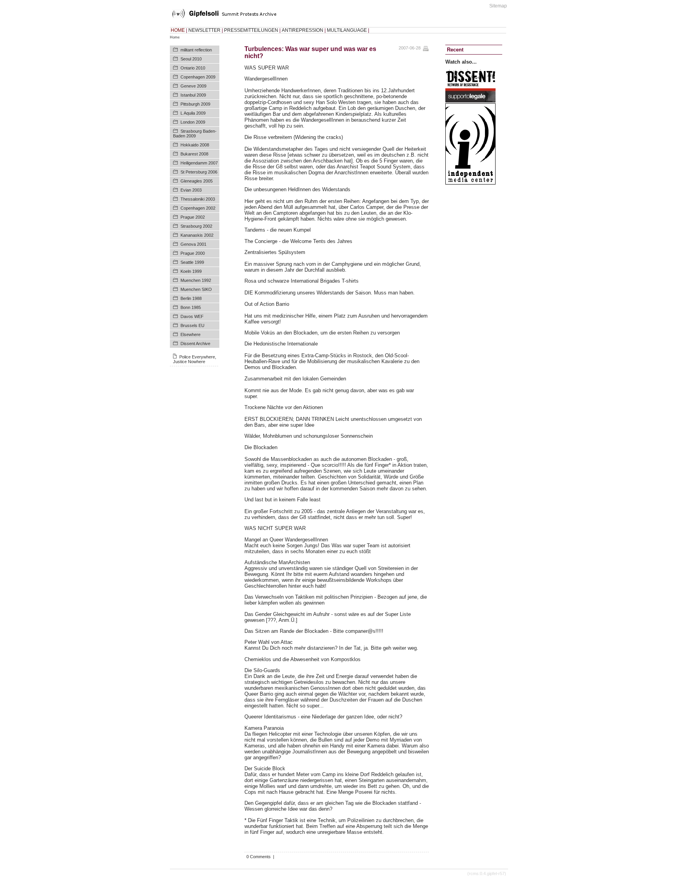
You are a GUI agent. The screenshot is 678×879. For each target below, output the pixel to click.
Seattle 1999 (192, 262)
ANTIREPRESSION (302, 30)
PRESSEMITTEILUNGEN (251, 30)
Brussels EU (192, 325)
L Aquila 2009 (193, 113)
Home (175, 37)
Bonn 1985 (190, 307)
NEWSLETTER (204, 30)
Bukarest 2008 (194, 154)
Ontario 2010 (192, 68)
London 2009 (192, 122)
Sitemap (498, 6)
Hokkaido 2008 (194, 145)
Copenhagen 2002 (197, 208)
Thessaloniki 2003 (197, 199)
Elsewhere (190, 334)
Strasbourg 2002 (196, 226)
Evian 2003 (191, 190)
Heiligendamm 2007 (199, 163)
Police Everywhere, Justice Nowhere (194, 359)
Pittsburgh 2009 (195, 104)
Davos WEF (192, 316)
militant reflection (196, 50)
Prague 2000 (192, 253)
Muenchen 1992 (195, 280)
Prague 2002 (192, 217)
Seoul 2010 (191, 59)
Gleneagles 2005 (196, 181)
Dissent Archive (195, 343)
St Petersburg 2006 (198, 172)
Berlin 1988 (191, 298)
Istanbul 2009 (193, 95)
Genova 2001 (193, 244)
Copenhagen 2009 (197, 77)
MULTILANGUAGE (347, 30)
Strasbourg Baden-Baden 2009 (195, 133)
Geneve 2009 (193, 86)
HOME (178, 30)
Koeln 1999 (191, 271)
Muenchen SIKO (196, 289)
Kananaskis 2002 (196, 235)
